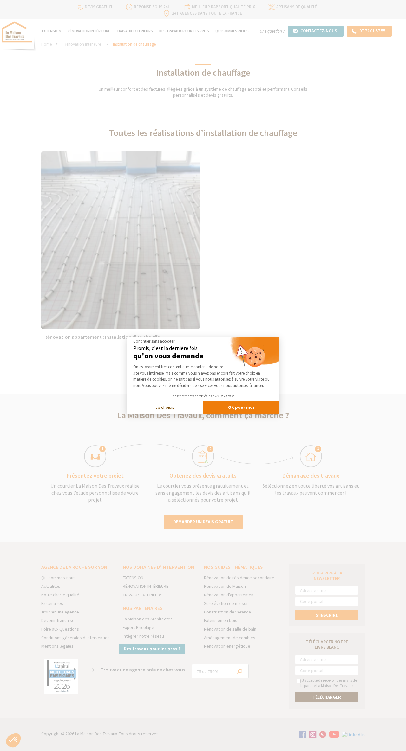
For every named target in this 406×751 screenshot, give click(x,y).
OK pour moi (241, 407)
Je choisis (164, 407)
